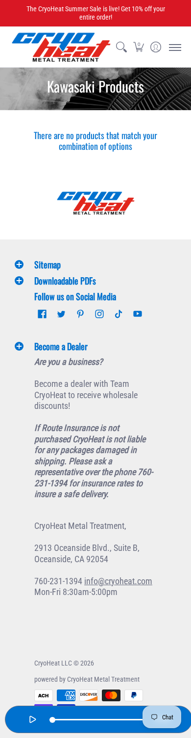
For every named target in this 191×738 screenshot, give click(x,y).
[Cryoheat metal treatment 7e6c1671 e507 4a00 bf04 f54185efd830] (95, 203)
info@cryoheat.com (118, 581)
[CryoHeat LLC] (61, 47)
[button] (138, 47)
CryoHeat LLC (53, 663)
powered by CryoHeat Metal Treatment (87, 679)
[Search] (121, 47)
